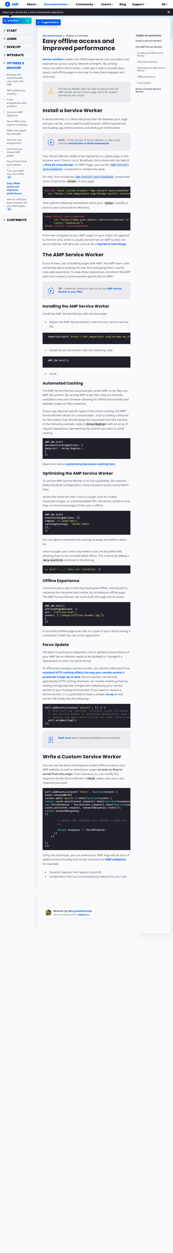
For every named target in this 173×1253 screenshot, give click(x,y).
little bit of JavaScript (59, 165)
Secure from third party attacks (17, 163)
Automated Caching (147, 61)
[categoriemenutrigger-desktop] (48, 22)
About (31, 4)
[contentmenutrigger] (151, 36)
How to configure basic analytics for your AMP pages (17, 202)
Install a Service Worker (148, 40)
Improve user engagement (14, 141)
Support (138, 4)
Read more (64, 737)
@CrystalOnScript (80, 911)
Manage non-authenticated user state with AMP (15, 79)
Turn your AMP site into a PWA (15, 172)
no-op (109, 694)
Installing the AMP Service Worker (150, 54)
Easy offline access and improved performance (14, 188)
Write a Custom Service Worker (148, 90)
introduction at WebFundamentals (89, 143)
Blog (122, 4)
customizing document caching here (90, 464)
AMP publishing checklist (16, 92)
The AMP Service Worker (148, 46)
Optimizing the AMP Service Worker (151, 69)
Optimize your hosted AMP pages (15, 152)
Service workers (53, 59)
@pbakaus (83, 914)
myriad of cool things (111, 244)
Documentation (55, 4)
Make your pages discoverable (16, 132)
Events (106, 4)
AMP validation (115, 859)
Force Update (144, 82)
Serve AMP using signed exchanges (17, 123)
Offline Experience (146, 76)
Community (84, 4)
